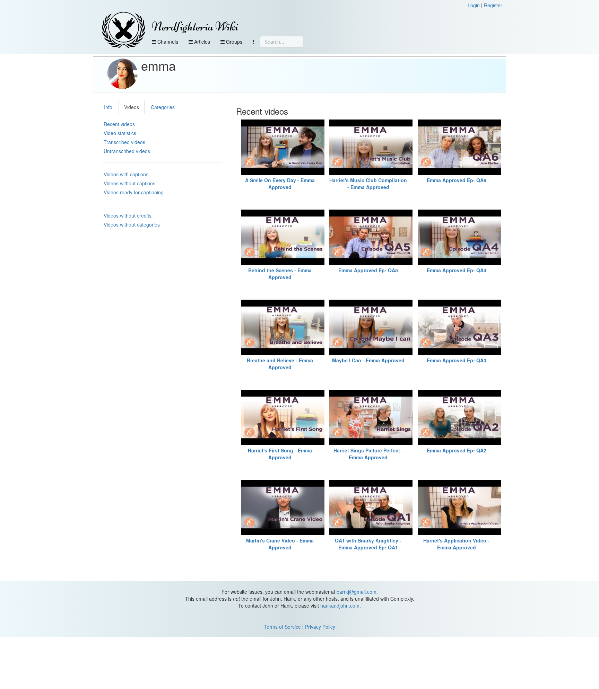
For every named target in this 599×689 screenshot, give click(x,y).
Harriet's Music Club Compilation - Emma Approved (368, 184)
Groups (233, 41)
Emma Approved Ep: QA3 (456, 360)
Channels (167, 41)
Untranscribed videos (127, 151)
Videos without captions (129, 183)
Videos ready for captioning (134, 192)
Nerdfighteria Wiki (195, 26)
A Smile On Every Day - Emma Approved (280, 184)
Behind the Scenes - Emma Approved (280, 274)
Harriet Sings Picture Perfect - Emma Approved (368, 454)
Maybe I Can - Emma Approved (368, 360)
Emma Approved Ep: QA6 (456, 180)
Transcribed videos (124, 142)
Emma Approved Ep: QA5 (368, 270)
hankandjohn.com (339, 605)
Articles (201, 41)
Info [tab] (108, 107)
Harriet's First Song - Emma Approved (280, 454)
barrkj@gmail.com (356, 591)
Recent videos (119, 124)
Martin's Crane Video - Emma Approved (280, 544)
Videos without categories (132, 224)
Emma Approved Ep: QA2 (456, 450)
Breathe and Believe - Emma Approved (280, 364)
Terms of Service (282, 626)
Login (474, 5)
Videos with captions (126, 174)
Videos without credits (127, 215)
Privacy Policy (320, 626)
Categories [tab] (163, 107)
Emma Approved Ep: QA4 (456, 270)
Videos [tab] (131, 107)
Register (493, 5)
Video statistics (120, 133)
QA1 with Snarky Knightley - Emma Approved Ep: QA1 (368, 544)
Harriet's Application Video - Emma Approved (456, 544)
